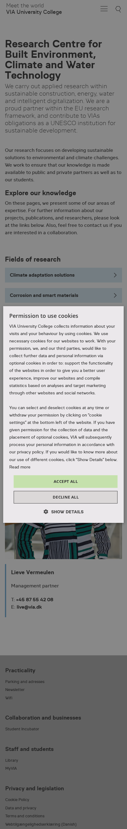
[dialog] (63, 414)
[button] (64, 511)
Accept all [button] (66, 481)
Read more (20, 466)
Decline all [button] (66, 497)
